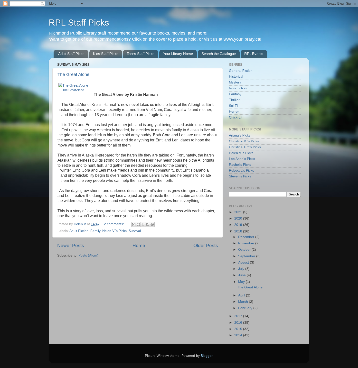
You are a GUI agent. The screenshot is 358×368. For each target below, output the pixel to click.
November (246, 243)
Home (138, 245)
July (241, 269)
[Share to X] (143, 224)
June (242, 275)
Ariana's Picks (239, 135)
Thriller (234, 100)
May (242, 282)
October (245, 249)
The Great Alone (73, 74)
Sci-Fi (233, 106)
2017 (238, 316)
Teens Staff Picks (140, 54)
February (245, 308)
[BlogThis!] (138, 224)
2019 (238, 225)
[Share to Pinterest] (152, 224)
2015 (238, 329)
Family (95, 231)
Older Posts (205, 245)
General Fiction (241, 71)
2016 (238, 322)
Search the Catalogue (218, 54)
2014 (238, 335)
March (243, 302)
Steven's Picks (240, 176)
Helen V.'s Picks (114, 231)
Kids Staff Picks (105, 54)
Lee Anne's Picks (242, 159)
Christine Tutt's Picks (245, 147)
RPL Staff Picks (79, 23)
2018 (238, 231)
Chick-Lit (235, 117)
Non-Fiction (238, 88)
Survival (135, 231)
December (246, 237)
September (247, 256)
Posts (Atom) (88, 255)
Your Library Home (178, 54)
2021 (238, 212)
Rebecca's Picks (241, 170)
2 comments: (114, 224)
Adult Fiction (78, 231)
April (242, 295)
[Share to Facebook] (147, 224)
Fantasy (235, 94)
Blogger (206, 356)
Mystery (235, 82)
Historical (236, 76)
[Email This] (133, 224)
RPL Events (253, 54)
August (244, 262)
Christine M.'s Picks (244, 141)
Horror (234, 111)
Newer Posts (70, 245)
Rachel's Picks (240, 164)
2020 (238, 218)
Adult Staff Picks (71, 54)
